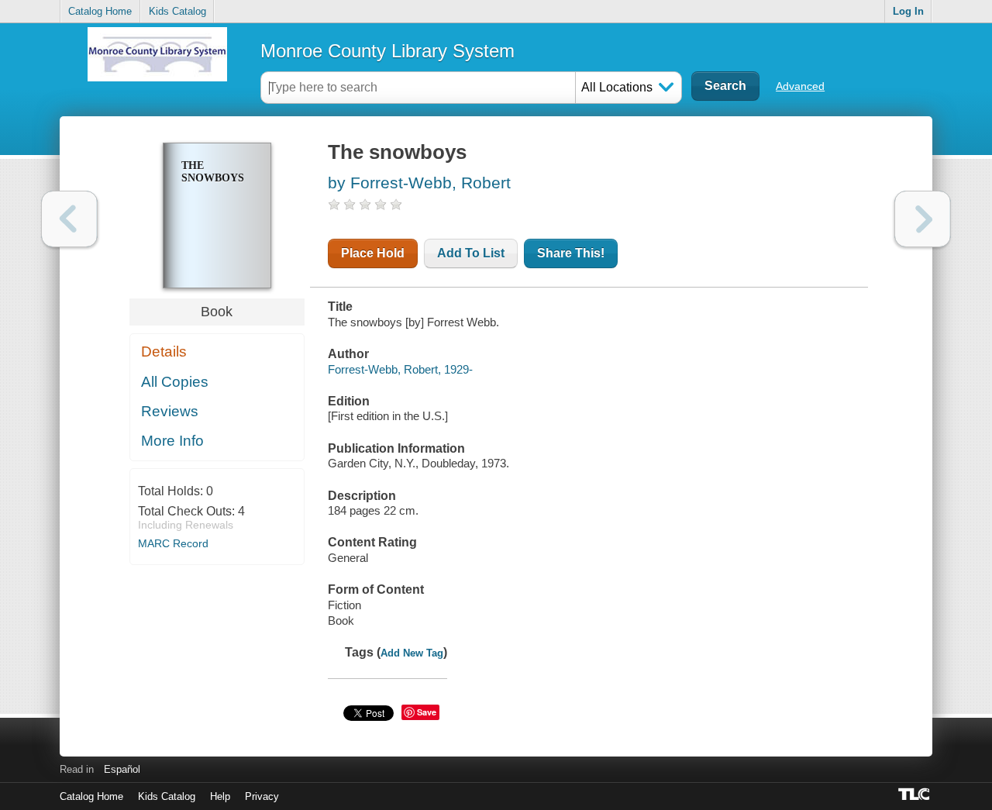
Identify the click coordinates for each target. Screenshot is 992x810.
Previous (69, 219)
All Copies (174, 382)
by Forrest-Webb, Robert (419, 182)
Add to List (471, 253)
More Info (172, 441)
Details (164, 351)
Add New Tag (412, 653)
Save (426, 712)
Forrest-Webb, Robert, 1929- (400, 369)
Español (122, 769)
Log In (908, 11)
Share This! (570, 253)
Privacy (262, 796)
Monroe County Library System (387, 50)
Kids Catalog (177, 11)
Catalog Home (100, 11)
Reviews (169, 411)
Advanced (800, 86)
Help (220, 796)
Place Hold (373, 253)
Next (922, 219)
